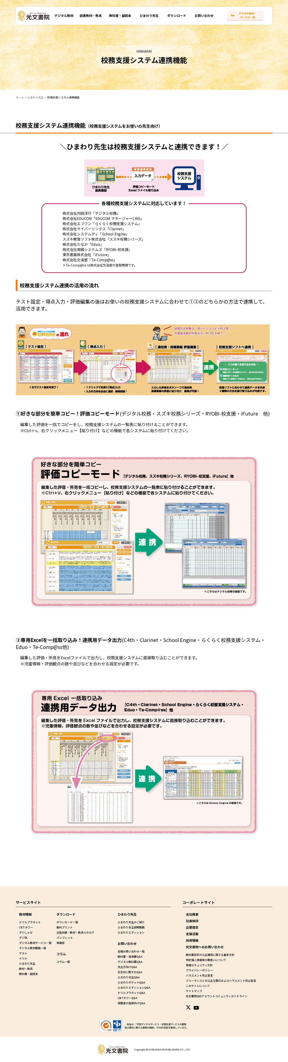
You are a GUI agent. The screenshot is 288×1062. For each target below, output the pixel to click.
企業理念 (192, 927)
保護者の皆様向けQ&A (131, 1003)
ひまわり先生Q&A (129, 977)
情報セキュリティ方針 (199, 965)
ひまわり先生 (149, 15)
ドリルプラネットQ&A (131, 993)
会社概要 (192, 914)
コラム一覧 (63, 962)
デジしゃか (26, 932)
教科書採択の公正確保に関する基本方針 (210, 955)
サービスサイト (28, 902)
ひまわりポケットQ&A (131, 982)
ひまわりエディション (131, 932)
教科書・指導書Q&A (130, 956)
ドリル (23, 958)
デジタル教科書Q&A (130, 962)
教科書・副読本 (120, 15)
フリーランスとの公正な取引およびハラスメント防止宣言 (221, 980)
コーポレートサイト (198, 902)
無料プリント (64, 927)
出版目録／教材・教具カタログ (75, 932)
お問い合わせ (204, 15)
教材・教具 (26, 968)
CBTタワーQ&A (127, 998)
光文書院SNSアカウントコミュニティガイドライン (216, 996)
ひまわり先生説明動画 (131, 927)
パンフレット (64, 937)
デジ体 (23, 937)
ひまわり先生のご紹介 (131, 922)
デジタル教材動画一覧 (32, 948)
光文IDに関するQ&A (130, 972)
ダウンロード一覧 (67, 922)
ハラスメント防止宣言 (199, 975)
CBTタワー (26, 927)
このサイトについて (198, 986)
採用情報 (192, 940)
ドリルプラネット (30, 922)
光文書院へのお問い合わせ (205, 947)
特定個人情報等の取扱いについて (206, 960)
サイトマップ (194, 991)
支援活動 (192, 934)
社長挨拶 (192, 921)
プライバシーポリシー (199, 970)
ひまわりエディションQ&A (134, 987)
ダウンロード (176, 15)
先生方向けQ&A (127, 967)
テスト (23, 953)
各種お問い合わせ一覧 (131, 951)
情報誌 (60, 943)
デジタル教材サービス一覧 (35, 943)
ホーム (20, 97)
